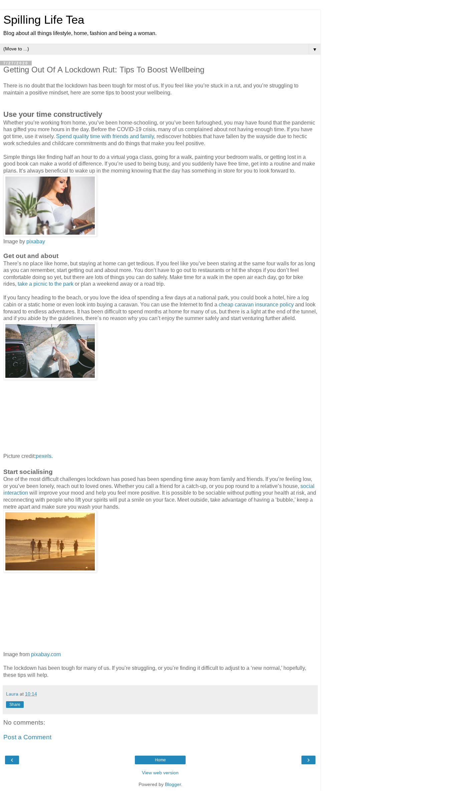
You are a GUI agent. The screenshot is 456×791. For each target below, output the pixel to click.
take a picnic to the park (45, 284)
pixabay (35, 241)
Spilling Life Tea (43, 19)
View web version (160, 772)
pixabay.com (46, 654)
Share (14, 704)
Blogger (173, 784)
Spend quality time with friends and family (105, 136)
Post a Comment (27, 737)
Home (160, 760)
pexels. (44, 456)
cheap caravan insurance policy (256, 304)
